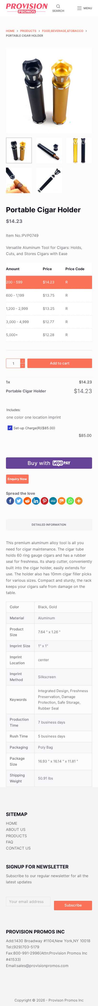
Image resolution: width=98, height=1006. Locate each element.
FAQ (9, 842)
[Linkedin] (36, 501)
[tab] (49, 524)
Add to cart (59, 363)
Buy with (39, 463)
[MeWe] (53, 501)
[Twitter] (19, 501)
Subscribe (73, 905)
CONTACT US (18, 848)
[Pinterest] (44, 501)
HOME (11, 823)
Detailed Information (49, 524)
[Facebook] (10, 501)
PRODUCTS (16, 835)
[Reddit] (27, 501)
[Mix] (61, 501)
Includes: (13, 410)
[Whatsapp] (70, 501)
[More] (79, 501)
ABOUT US (15, 829)
